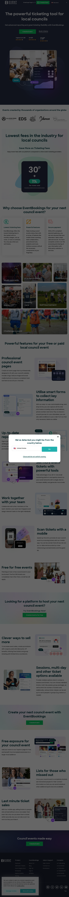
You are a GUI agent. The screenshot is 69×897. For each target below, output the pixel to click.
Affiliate (31, 873)
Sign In (31, 871)
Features (17, 863)
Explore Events (19, 873)
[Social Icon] (48, 887)
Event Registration (20, 868)
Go (49, 449)
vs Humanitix (60, 873)
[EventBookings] (11, 2)
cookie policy (20, 886)
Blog (30, 866)
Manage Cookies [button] (11, 891)
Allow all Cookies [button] (28, 891)
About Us (31, 863)
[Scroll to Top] (66, 891)
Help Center (46, 863)
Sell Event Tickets (20, 866)
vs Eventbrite (60, 866)
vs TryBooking (61, 863)
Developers (46, 868)
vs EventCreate (61, 876)
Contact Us (46, 866)
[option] (11, 273)
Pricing (17, 876)
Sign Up (31, 868)
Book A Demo (43, 31)
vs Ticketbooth (61, 871)
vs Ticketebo (60, 868)
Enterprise (18, 871)
